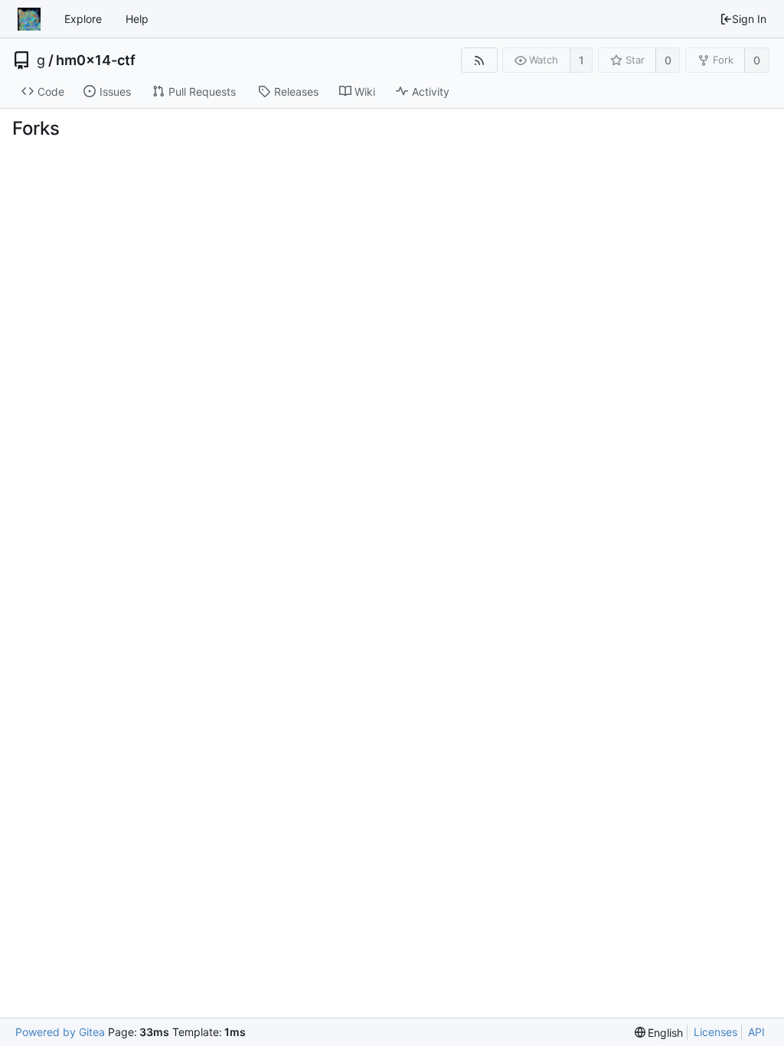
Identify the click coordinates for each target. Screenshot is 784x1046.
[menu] (659, 1032)
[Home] (29, 19)
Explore (83, 18)
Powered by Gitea (60, 1031)
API (756, 1031)
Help (137, 18)
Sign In (749, 18)
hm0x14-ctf (96, 60)
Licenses (715, 1031)
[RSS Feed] (479, 60)
